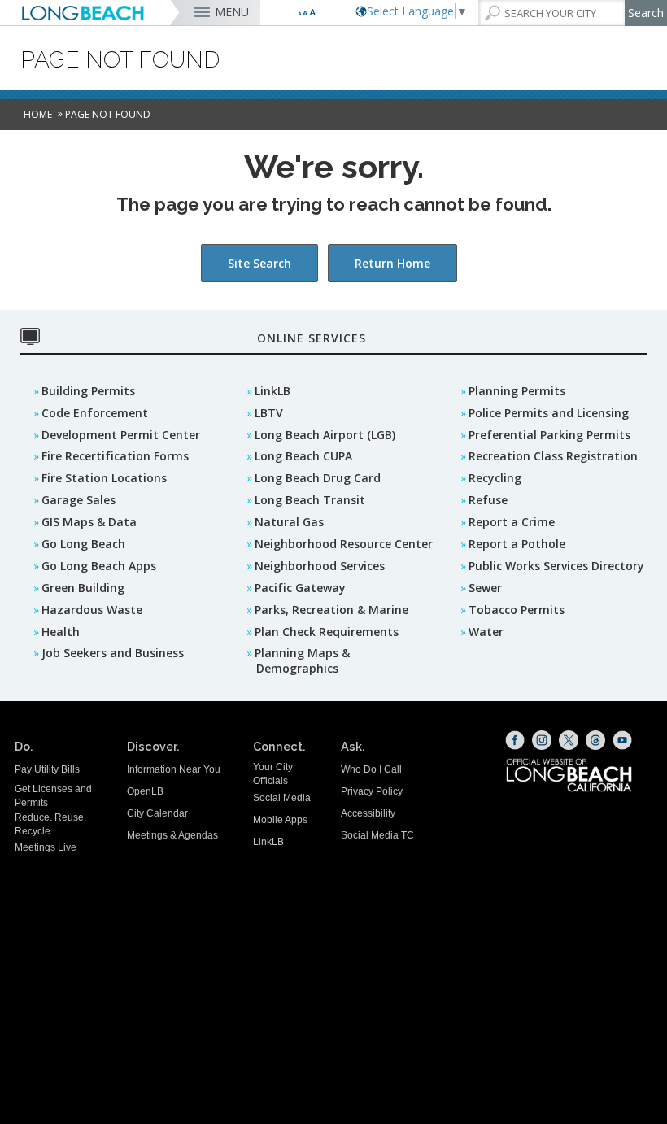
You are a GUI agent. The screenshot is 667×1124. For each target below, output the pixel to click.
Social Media (282, 798)
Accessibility (368, 813)
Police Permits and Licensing (549, 412)
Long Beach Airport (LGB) (325, 434)
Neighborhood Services (320, 565)
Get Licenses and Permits (53, 795)
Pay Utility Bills (47, 769)
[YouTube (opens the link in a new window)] (622, 740)
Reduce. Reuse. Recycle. (50, 824)
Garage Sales (78, 500)
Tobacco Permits (517, 609)
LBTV (269, 412)
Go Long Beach (83, 543)
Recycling (495, 478)
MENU (232, 12)
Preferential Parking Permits (549, 434)
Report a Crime (512, 521)
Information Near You (173, 769)
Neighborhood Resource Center (344, 543)
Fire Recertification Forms (115, 456)
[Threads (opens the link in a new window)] (595, 740)
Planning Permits (517, 391)
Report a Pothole (517, 543)
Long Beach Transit (310, 500)
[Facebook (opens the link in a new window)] (515, 740)
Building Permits (88, 391)
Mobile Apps (280, 820)
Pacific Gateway (300, 587)
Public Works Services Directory (556, 565)
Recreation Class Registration (553, 456)
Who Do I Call (371, 769)
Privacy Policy (372, 791)
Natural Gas (289, 521)
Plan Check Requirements (327, 631)
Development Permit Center (120, 434)
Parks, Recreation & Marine (331, 609)
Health (60, 631)
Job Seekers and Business (112, 652)
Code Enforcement (94, 412)
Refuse (488, 500)
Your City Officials (273, 773)
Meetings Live (45, 847)
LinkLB (272, 391)
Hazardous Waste (91, 609)
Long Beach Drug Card (318, 478)
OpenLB (145, 791)
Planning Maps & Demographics (302, 660)
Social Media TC (377, 835)
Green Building (82, 587)
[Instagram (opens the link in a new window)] (541, 740)
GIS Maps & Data (89, 521)
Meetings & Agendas (172, 835)
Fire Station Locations (104, 478)
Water (486, 631)
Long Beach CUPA (303, 456)
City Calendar (157, 813)
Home (38, 114)
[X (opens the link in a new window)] (568, 740)
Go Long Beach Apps (98, 565)
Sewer (485, 587)
